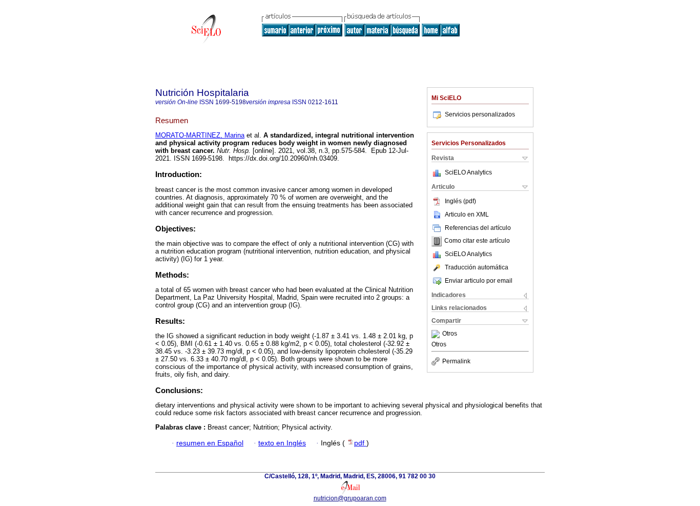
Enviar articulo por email (478, 280)
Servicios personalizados (480, 114)
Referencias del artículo (478, 227)
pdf (360, 443)
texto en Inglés (282, 443)
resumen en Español (209, 443)
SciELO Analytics (468, 172)
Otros (449, 334)
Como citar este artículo (477, 241)
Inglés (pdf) (460, 201)
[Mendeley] (436, 334)
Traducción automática (476, 267)
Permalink (456, 361)
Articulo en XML (467, 214)
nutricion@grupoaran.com (350, 498)
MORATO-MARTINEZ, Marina (199, 135)
